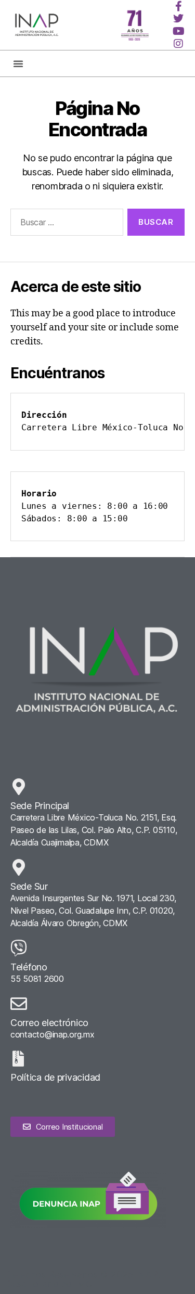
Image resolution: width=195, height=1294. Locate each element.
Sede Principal (39, 805)
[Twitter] (178, 18)
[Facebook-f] (178, 6)
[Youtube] (178, 31)
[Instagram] (178, 43)
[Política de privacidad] (18, 1059)
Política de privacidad (55, 1077)
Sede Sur (29, 886)
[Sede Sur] (18, 867)
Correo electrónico (49, 1022)
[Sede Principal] (18, 786)
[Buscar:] (64, 224)
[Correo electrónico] (18, 1003)
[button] (18, 63)
